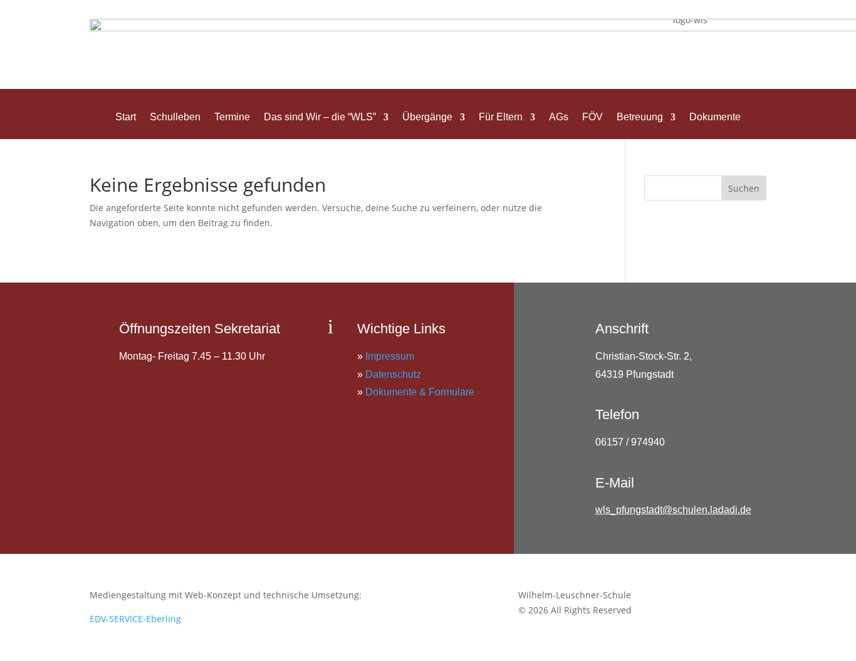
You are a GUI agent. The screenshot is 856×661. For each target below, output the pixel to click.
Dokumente (715, 117)
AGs (558, 117)
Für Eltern (501, 117)
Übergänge (427, 117)
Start (125, 117)
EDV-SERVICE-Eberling (135, 619)
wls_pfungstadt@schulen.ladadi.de (673, 509)
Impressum (389, 356)
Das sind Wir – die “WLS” (320, 117)
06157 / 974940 (630, 442)
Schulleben (175, 117)
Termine (232, 117)
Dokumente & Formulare (419, 392)
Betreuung (640, 117)
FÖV (592, 117)
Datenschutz (393, 374)
